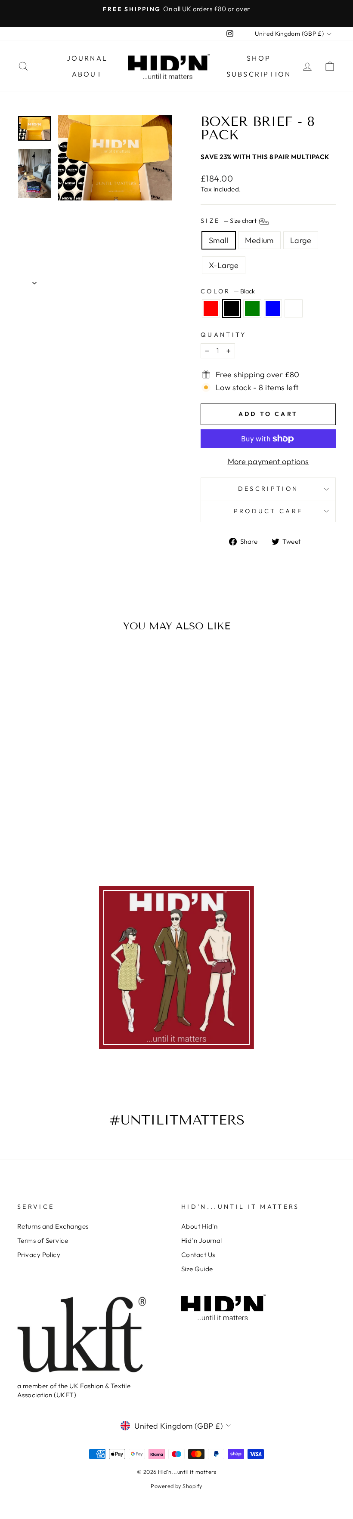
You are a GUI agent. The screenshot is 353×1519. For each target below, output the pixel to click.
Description (268, 489)
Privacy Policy (38, 1255)
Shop (259, 58)
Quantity (224, 335)
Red (211, 308)
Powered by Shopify (176, 1485)
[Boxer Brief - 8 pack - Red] (30, 802)
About (87, 74)
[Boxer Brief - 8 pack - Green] (54, 802)
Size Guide (197, 1269)
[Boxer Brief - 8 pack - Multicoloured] (77, 802)
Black (231, 308)
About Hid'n (199, 1226)
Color (228, 291)
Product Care (268, 511)
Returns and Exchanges (52, 1226)
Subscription (258, 74)
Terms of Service (42, 1240)
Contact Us (198, 1255)
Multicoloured (293, 308)
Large (300, 240)
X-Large (223, 265)
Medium (259, 240)
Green (252, 308)
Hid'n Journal (201, 1240)
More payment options (268, 461)
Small (219, 240)
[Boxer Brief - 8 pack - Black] (42, 802)
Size (229, 221)
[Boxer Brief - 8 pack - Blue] (65, 802)
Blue (273, 308)
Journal (87, 58)
